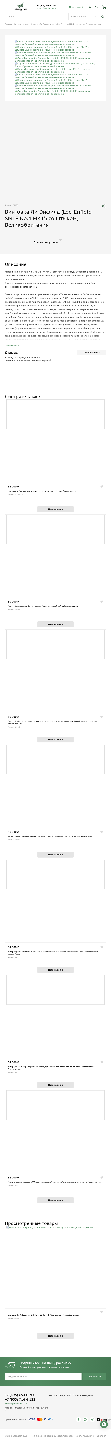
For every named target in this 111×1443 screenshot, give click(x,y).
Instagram (86, 1419)
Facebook (79, 1419)
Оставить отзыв (92, 352)
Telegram (93, 1419)
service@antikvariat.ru (46, 8)
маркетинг (100, 1436)
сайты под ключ (84, 1436)
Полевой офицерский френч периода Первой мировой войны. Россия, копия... (43, 606)
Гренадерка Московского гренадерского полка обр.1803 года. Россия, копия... (42, 491)
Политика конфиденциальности (47, 1436)
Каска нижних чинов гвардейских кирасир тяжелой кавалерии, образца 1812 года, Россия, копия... (51, 836)
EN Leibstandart (76, 7)
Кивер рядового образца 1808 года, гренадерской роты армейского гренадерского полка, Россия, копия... (54, 1182)
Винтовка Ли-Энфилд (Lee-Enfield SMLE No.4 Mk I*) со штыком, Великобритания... (43, 1315)
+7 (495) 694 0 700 (20, 1395)
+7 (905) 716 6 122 (20, 1399)
